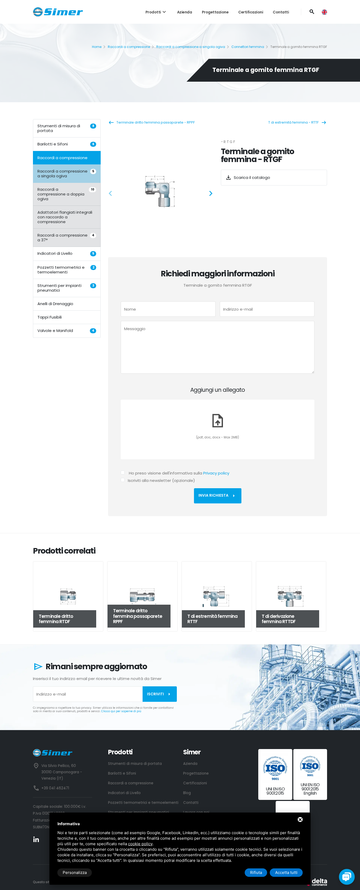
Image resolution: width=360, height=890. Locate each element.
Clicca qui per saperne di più (121, 711)
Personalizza (75, 872)
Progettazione (215, 12)
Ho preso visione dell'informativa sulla (179, 473)
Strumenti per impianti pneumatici (65, 287)
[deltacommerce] (315, 881)
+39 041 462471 (55, 788)
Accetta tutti (286, 872)
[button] (112, 194)
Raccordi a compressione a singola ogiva (190, 47)
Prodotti (156, 12)
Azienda (184, 12)
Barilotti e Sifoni (65, 144)
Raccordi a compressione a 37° (65, 237)
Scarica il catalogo (247, 177)
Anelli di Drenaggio (55, 303)
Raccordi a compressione (129, 47)
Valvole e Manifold (65, 330)
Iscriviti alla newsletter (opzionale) (161, 480)
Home (96, 47)
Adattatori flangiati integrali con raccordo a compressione (64, 216)
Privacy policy (216, 473)
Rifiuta (256, 872)
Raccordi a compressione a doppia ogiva (65, 194)
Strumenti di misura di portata (65, 128)
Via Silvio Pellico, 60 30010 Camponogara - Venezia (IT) (61, 772)
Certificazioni (250, 12)
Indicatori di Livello (65, 253)
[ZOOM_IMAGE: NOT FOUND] (161, 191)
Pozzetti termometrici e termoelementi (65, 269)
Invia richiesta (217, 496)
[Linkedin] (36, 839)
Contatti (281, 12)
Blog (187, 792)
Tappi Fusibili (49, 317)
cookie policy (140, 843)
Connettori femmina (247, 47)
